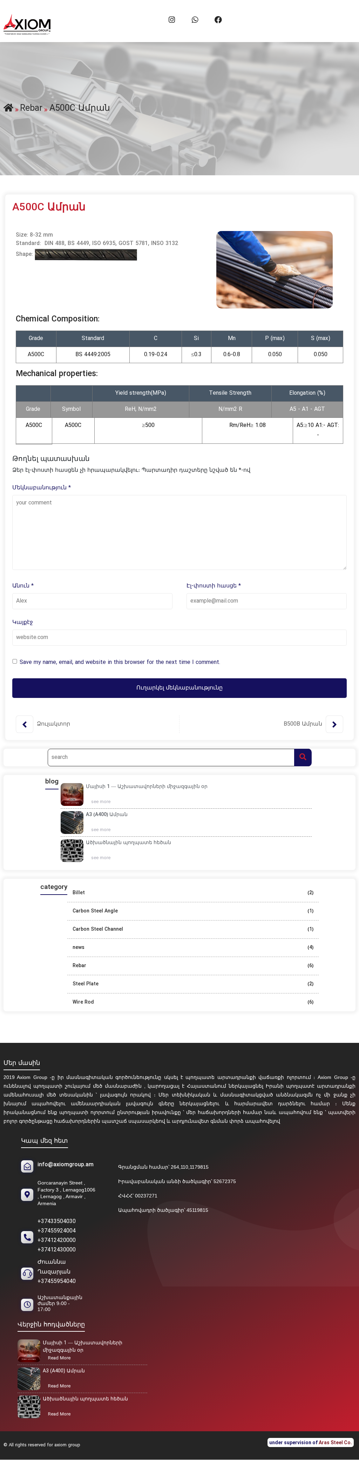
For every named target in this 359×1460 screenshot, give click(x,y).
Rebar (79, 966)
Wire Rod (83, 1002)
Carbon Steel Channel (98, 929)
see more (103, 802)
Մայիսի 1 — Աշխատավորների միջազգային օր (147, 786)
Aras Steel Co (335, 1442)
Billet (79, 893)
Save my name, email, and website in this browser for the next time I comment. (120, 662)
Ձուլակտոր (53, 724)
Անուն (23, 586)
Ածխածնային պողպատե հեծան (128, 843)
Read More (61, 1358)
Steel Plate (86, 984)
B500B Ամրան (303, 724)
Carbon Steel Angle (95, 911)
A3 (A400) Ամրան (107, 815)
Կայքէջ (22, 622)
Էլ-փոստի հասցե (214, 586)
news (78, 947)
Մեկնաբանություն (41, 488)
